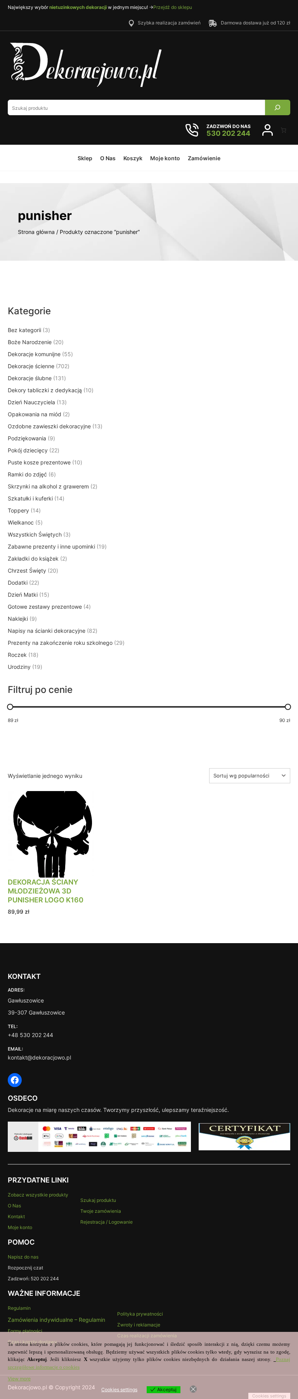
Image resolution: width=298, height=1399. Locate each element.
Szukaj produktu (98, 1200)
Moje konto (20, 1227)
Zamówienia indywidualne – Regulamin (56, 1319)
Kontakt (16, 1216)
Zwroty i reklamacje (138, 1325)
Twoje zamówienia (100, 1211)
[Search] (277, 107)
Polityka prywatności (140, 1314)
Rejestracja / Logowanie (106, 1222)
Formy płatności (25, 1331)
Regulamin (19, 1308)
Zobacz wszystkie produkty (38, 1195)
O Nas (14, 1206)
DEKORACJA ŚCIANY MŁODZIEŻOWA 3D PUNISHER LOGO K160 (45, 891)
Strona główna (36, 232)
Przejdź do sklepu (172, 7)
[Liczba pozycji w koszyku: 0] (283, 130)
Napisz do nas (23, 1257)
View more (19, 1379)
